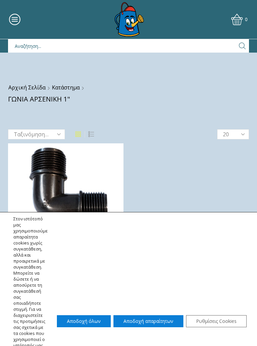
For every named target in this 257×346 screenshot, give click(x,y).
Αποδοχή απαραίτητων (148, 321)
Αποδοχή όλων (84, 321)
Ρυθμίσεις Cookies (216, 321)
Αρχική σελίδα (27, 87)
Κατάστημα (66, 87)
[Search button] (242, 46)
